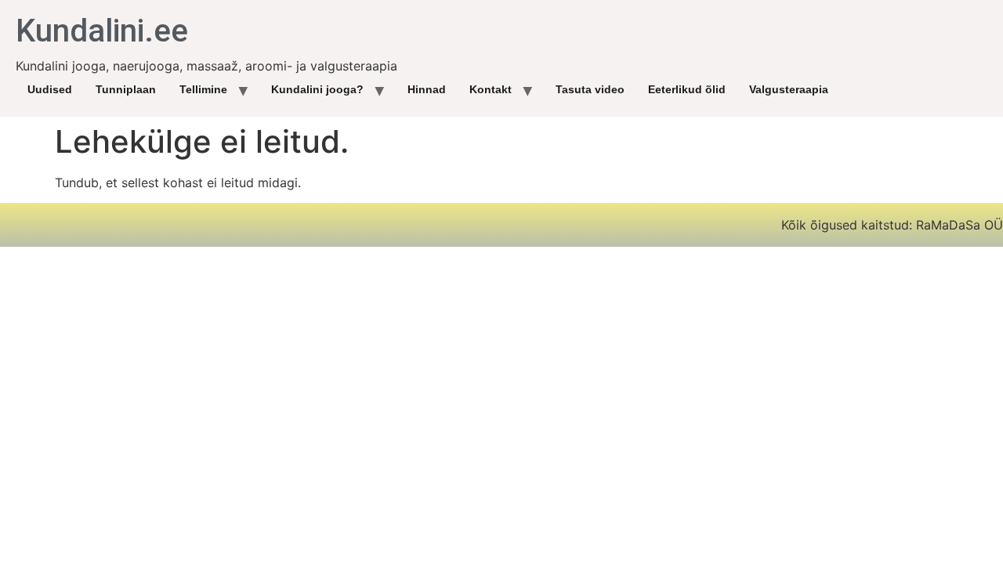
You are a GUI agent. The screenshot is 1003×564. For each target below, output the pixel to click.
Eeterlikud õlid (687, 89)
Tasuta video (590, 89)
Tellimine (203, 89)
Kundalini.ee (102, 31)
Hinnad (426, 89)
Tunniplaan (126, 89)
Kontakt (490, 89)
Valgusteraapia (788, 89)
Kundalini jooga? (317, 89)
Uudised (49, 89)
